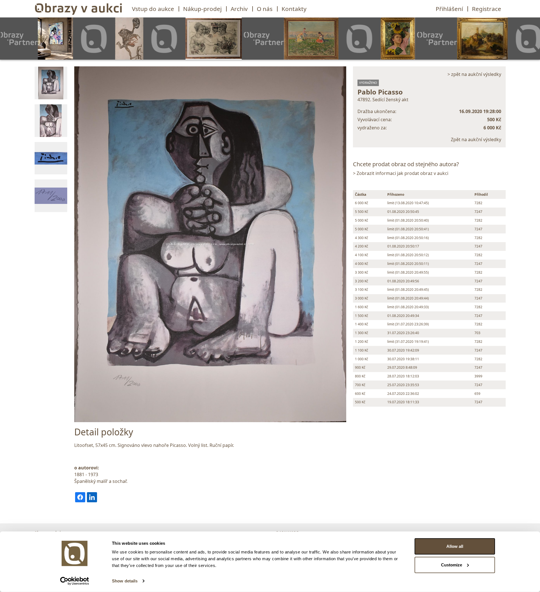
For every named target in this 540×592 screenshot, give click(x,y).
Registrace (486, 9)
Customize (451, 564)
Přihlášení (449, 9)
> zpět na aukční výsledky (474, 74)
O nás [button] (265, 9)
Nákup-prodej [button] (202, 9)
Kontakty (294, 9)
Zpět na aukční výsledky (476, 139)
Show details (125, 581)
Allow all (454, 546)
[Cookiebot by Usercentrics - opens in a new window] (74, 581)
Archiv (239, 9)
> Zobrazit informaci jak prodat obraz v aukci (400, 173)
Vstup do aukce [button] (153, 9)
